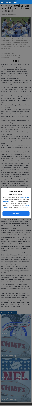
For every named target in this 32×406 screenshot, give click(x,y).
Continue (16, 213)
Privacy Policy (6, 201)
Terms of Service (24, 197)
